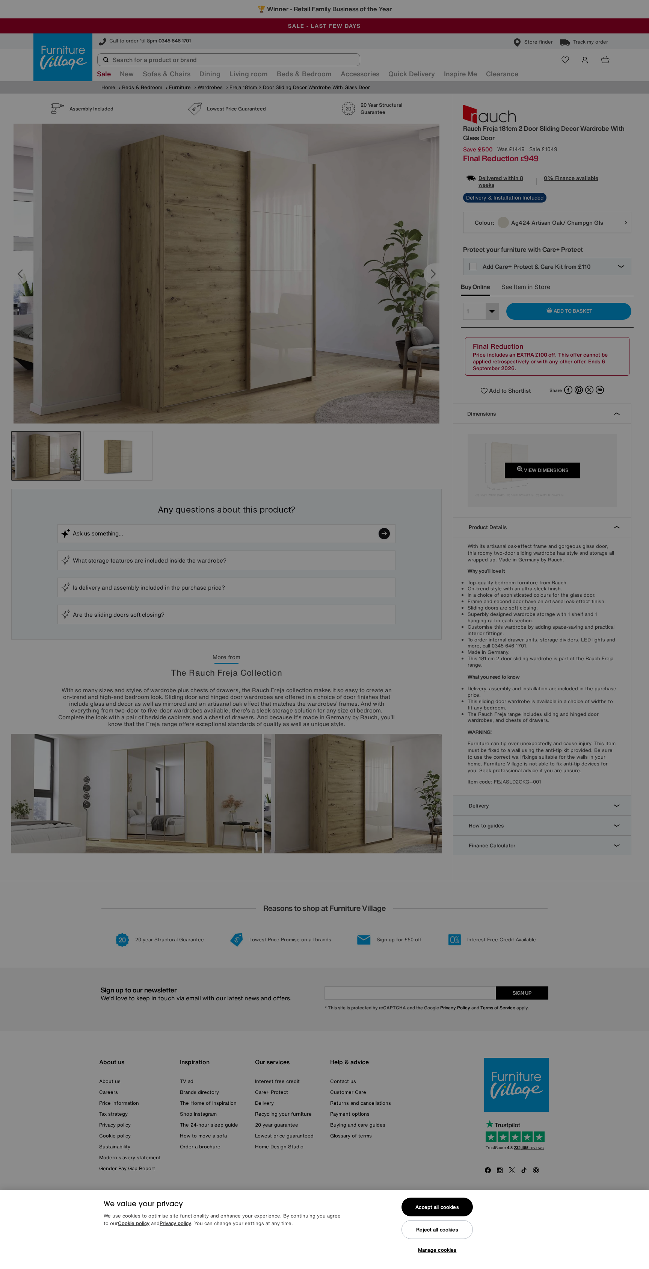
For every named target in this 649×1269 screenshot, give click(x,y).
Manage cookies (437, 1250)
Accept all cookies (437, 1207)
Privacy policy (175, 1223)
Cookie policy (133, 1223)
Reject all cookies (437, 1229)
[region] (324, 1229)
